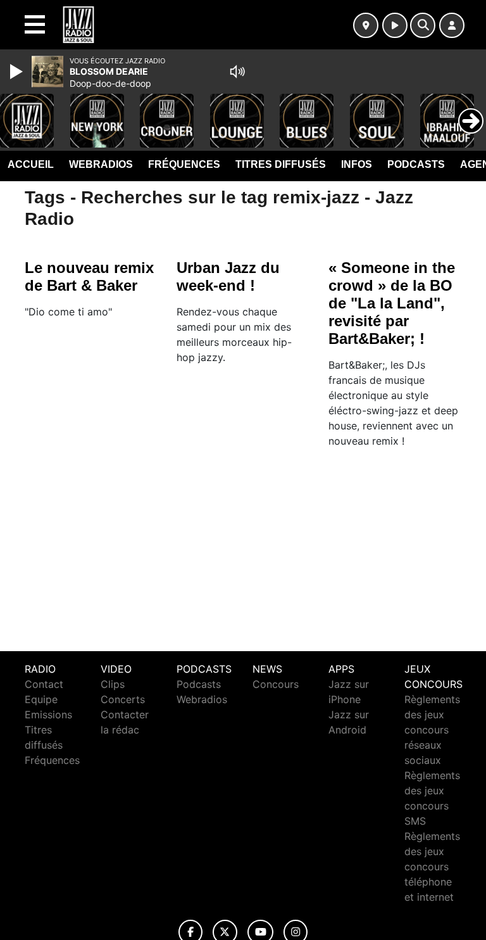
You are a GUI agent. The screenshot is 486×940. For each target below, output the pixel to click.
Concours (275, 684)
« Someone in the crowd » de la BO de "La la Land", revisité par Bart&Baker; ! (391, 303)
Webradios (101, 164)
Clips (113, 684)
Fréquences (184, 164)
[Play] (17, 71)
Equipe (41, 699)
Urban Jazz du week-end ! (228, 276)
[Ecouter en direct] (395, 25)
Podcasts (416, 164)
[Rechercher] (422, 25)
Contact (44, 684)
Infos (356, 164)
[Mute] (237, 71)
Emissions (48, 714)
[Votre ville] (365, 25)
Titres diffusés (280, 164)
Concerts (123, 699)
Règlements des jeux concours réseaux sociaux (432, 729)
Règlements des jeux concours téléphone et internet (432, 866)
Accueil (31, 164)
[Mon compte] (451, 25)
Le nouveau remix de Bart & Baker (89, 276)
